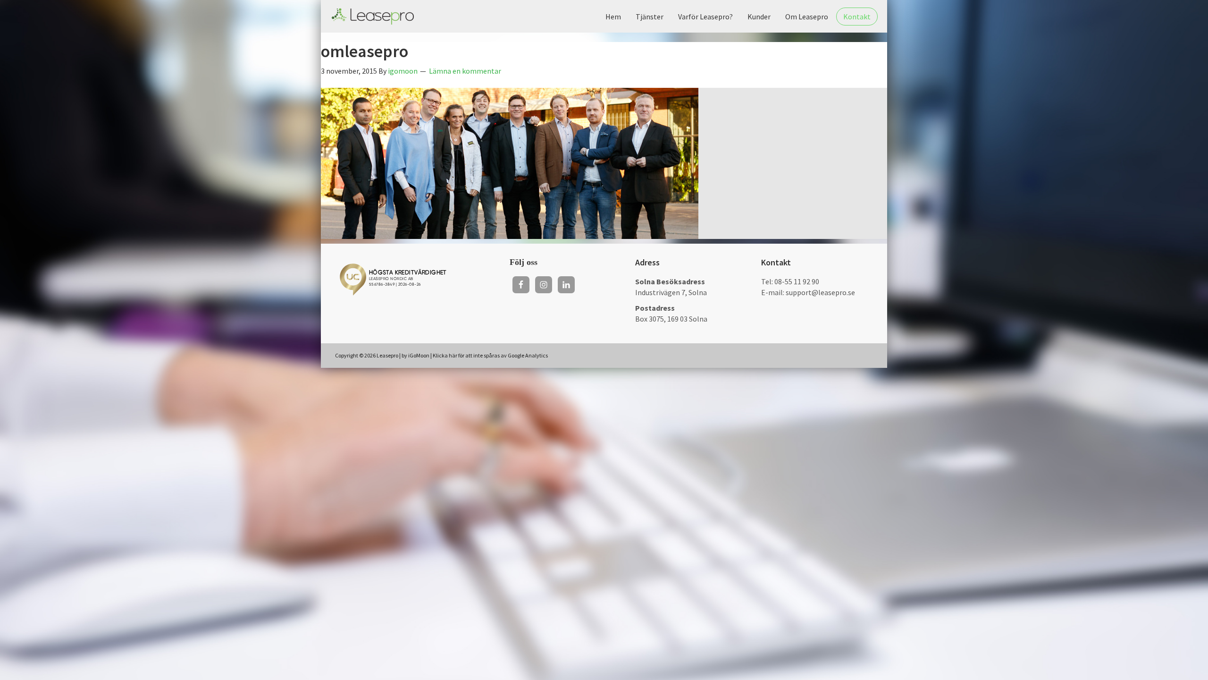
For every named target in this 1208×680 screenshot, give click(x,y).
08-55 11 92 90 (796, 281)
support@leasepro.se (820, 292)
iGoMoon (418, 355)
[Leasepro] (372, 16)
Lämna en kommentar (465, 71)
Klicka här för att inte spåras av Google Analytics (490, 355)
